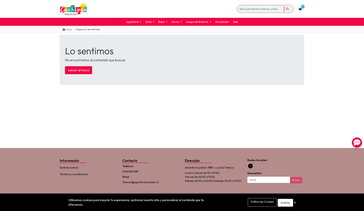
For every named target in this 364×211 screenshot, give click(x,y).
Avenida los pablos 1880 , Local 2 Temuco (209, 167)
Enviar (296, 180)
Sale (235, 22)
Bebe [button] (161, 22)
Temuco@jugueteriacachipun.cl (140, 182)
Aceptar (285, 202)
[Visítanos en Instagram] (250, 166)
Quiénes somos (69, 167)
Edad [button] (148, 22)
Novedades (222, 22)
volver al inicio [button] (78, 70)
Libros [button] (175, 22)
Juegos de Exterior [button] (197, 22)
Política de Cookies (262, 201)
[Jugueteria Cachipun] (147, 9)
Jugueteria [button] (132, 22)
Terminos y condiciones (74, 174)
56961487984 (130, 171)
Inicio (69, 29)
